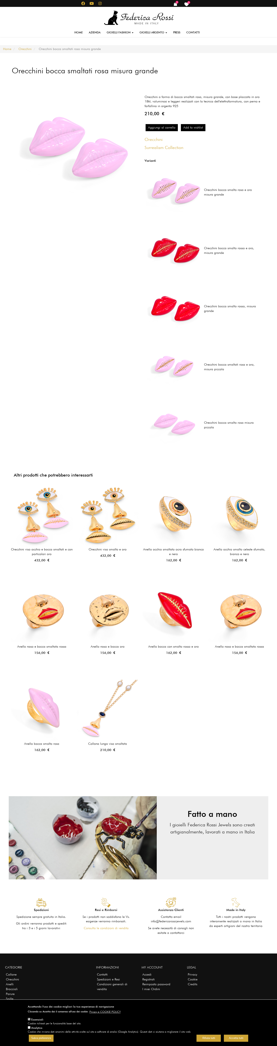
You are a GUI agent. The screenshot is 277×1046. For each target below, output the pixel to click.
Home (78, 32)
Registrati (148, 979)
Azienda (95, 32)
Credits (192, 984)
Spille (9, 999)
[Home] (138, 17)
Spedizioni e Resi (108, 979)
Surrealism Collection (164, 147)
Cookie (193, 979)
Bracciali (12, 989)
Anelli (10, 984)
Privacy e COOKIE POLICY (105, 1011)
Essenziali (37, 1019)
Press (176, 32)
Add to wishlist (193, 127)
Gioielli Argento (152, 32)
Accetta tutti (236, 1038)
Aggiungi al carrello (161, 127)
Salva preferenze (41, 1038)
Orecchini (25, 49)
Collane (11, 974)
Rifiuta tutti (208, 1038)
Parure (10, 994)
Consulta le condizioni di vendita (106, 928)
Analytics (36, 1027)
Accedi (146, 974)
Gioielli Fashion (119, 32)
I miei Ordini (151, 989)
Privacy (192, 974)
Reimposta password (156, 984)
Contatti (193, 32)
